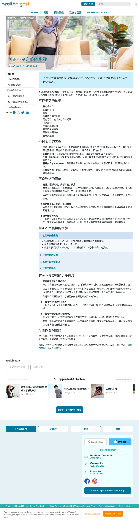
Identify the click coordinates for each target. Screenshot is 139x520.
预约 (58, 348)
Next (123, 379)
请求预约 (88, 4)
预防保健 (38, 367)
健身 (45, 12)
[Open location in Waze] (120, 441)
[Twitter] (22, 112)
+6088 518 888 (96, 474)
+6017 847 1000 (97, 466)
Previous (18, 379)
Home (34, 12)
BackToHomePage (69, 409)
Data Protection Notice (60, 506)
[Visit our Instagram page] (94, 481)
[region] (69, 514)
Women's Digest (98, 12)
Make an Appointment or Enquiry (107, 490)
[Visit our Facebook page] (87, 481)
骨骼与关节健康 (17, 367)
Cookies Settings (92, 514)
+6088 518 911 (96, 458)
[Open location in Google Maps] (95, 441)
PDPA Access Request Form (83, 506)
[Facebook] (14, 112)
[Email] (27, 112)
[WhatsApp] (18, 112)
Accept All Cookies (113, 514)
